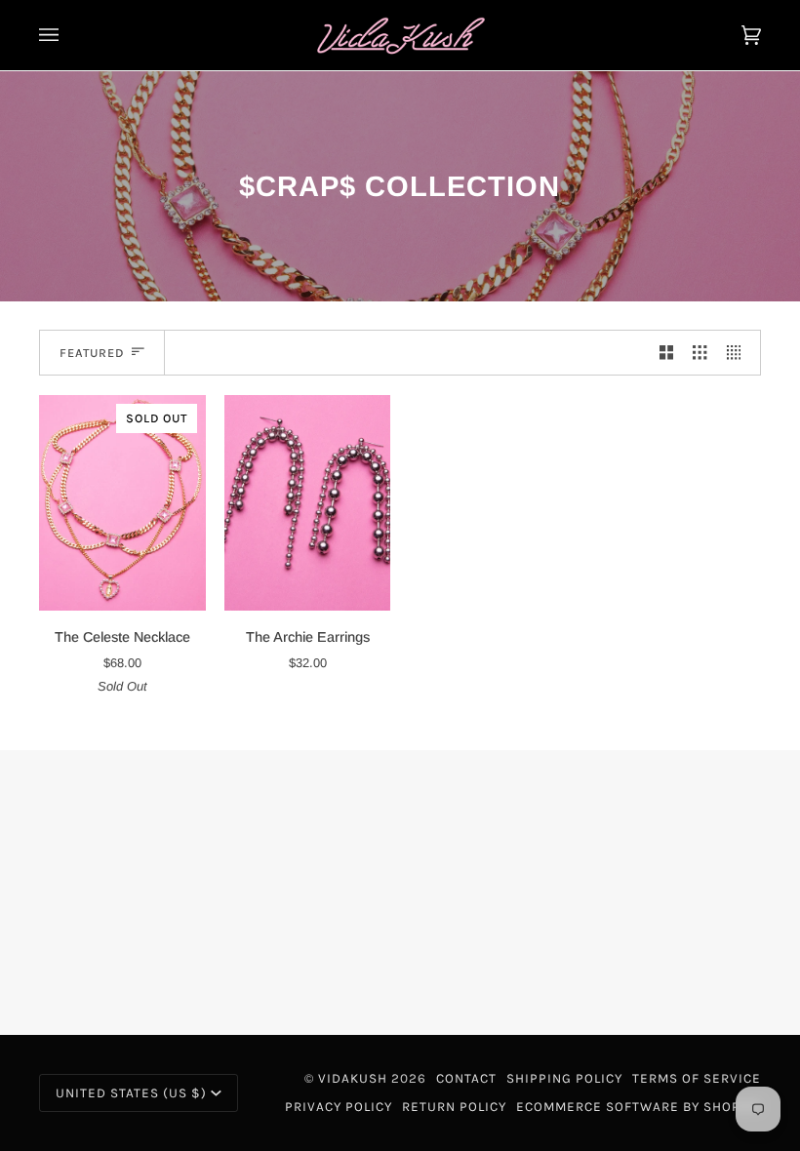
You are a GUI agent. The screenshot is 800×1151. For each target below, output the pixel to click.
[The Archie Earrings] (307, 503)
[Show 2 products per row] (666, 353)
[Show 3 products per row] (699, 353)
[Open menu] (68, 35)
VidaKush (352, 1078)
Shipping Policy (564, 1078)
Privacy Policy (338, 1106)
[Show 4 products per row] (738, 353)
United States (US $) (131, 1093)
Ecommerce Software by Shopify (638, 1106)
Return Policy (454, 1106)
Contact (466, 1078)
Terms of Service (696, 1078)
